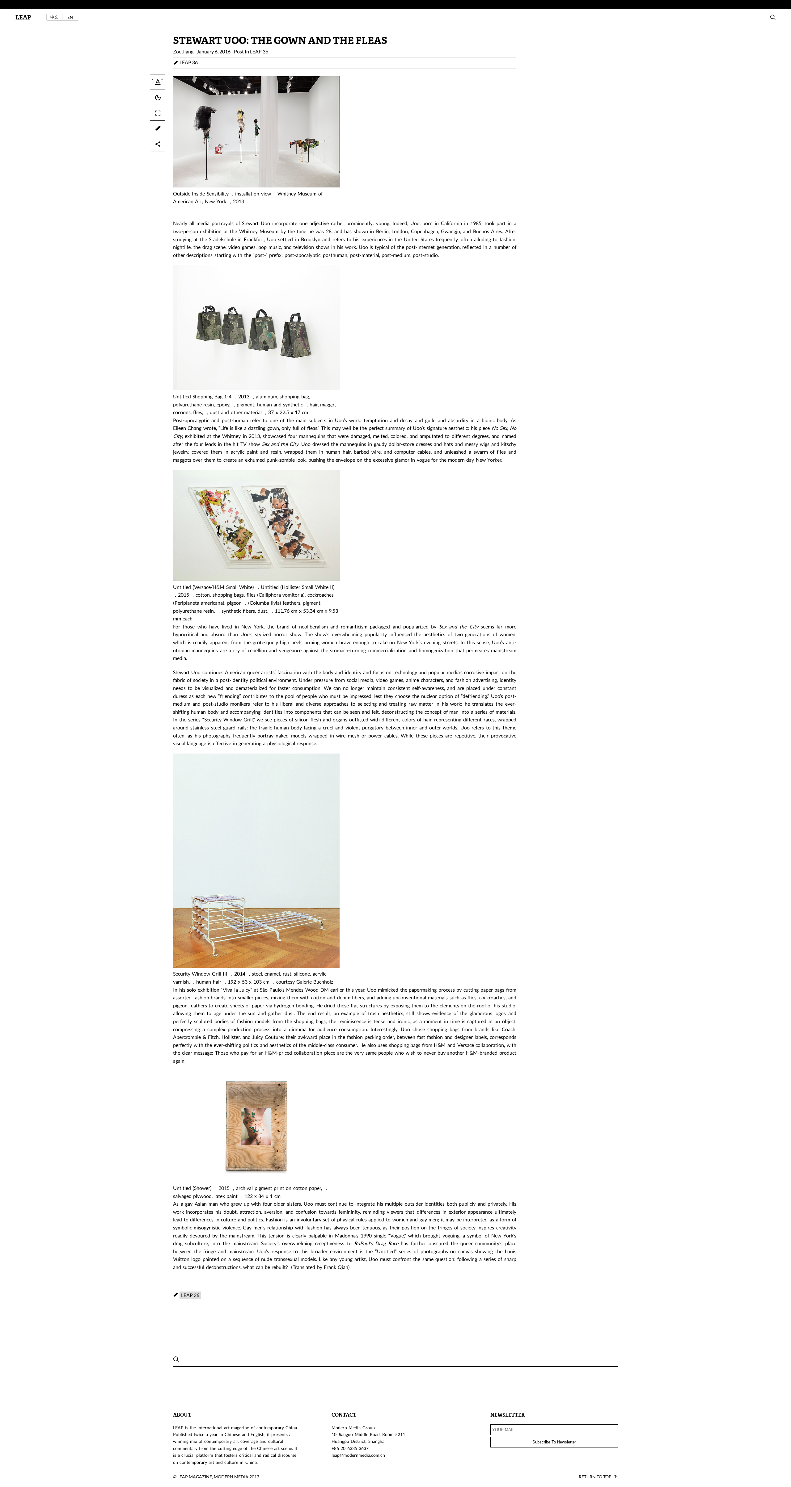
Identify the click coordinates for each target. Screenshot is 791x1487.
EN (70, 17)
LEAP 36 (259, 51)
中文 (54, 17)
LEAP (23, 17)
